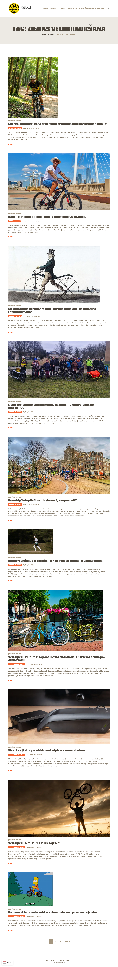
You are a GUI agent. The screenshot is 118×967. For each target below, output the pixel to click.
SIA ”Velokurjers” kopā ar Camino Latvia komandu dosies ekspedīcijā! (57, 124)
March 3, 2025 (15, 412)
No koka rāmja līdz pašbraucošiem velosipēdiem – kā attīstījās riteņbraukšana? (52, 311)
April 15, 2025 (15, 221)
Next (66, 941)
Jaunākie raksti (15, 121)
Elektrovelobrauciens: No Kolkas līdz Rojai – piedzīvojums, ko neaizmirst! (51, 406)
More (10, 144)
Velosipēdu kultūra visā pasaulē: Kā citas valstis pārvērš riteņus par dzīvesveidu (56, 659)
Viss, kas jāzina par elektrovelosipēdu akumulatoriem (46, 750)
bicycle (27, 128)
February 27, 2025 (16, 847)
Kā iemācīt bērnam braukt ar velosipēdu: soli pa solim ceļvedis (52, 912)
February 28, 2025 (17, 664)
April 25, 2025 (15, 128)
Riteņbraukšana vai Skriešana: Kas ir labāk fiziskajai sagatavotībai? (56, 560)
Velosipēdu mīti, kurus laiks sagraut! (34, 843)
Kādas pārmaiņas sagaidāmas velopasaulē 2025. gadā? (47, 216)
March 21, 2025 (15, 316)
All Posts (51, 34)
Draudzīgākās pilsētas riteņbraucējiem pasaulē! (42, 500)
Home (44, 34)
